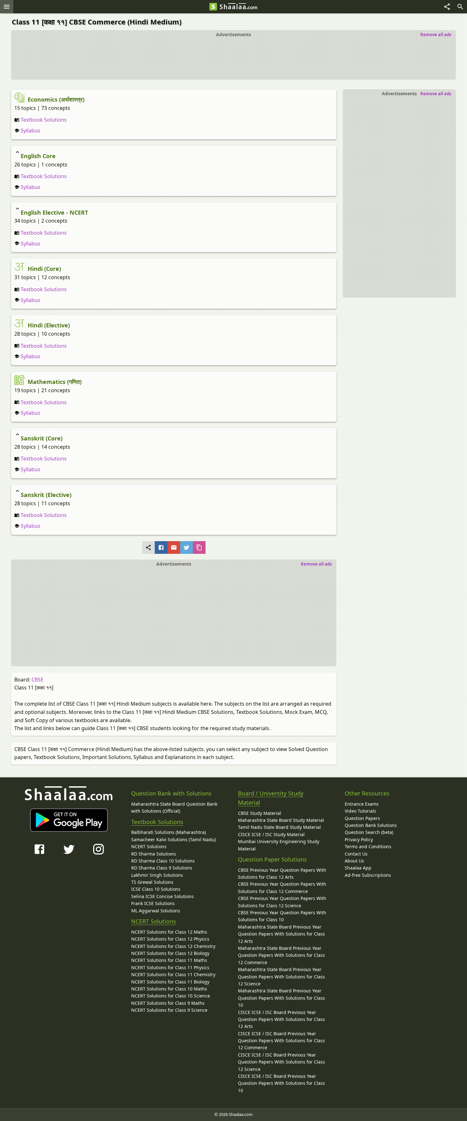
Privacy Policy (359, 839)
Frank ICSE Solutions (153, 903)
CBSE (37, 679)
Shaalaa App (358, 868)
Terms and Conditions (368, 846)
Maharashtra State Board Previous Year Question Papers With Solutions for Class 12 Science (281, 976)
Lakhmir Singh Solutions (157, 875)
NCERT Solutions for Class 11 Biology (170, 982)
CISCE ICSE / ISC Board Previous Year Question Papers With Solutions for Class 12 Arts (281, 1019)
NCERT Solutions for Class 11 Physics (170, 967)
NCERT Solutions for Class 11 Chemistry (173, 974)
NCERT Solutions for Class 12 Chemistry (173, 946)
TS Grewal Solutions (152, 882)
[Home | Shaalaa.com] (213, 6)
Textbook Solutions (43, 119)
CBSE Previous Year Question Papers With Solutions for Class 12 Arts (282, 873)
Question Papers (362, 818)
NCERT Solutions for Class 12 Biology (170, 953)
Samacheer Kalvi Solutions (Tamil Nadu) (173, 839)
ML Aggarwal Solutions (155, 911)
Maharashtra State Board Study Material (281, 820)
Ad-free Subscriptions (368, 875)
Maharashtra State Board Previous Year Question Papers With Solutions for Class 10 (281, 998)
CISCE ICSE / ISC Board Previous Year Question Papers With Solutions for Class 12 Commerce (281, 1040)
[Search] (460, 6)
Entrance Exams (362, 804)
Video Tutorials (360, 811)
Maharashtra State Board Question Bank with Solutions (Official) (174, 807)
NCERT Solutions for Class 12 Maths (169, 932)
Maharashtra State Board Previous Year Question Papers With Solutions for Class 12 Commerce (281, 955)
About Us (354, 861)
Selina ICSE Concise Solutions (162, 896)
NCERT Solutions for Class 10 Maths (169, 989)
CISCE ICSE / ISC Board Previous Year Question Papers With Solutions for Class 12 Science (281, 1062)
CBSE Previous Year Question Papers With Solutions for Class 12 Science (282, 901)
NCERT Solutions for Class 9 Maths (168, 1003)
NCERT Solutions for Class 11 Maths (169, 960)
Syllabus (29, 130)
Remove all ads (435, 34)
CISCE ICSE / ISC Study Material (271, 834)
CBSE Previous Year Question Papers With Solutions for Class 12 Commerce (282, 887)
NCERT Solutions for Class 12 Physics (170, 939)
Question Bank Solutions (371, 825)
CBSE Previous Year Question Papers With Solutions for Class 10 (282, 916)
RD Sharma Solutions (153, 854)
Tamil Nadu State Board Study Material (279, 827)
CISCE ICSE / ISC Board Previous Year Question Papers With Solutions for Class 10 (281, 1083)
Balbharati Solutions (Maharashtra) (168, 832)
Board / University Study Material (270, 797)
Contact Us (356, 854)
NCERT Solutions (148, 846)
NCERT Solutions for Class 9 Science (169, 1010)
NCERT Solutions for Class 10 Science (170, 996)
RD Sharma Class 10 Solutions (163, 861)
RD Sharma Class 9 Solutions (161, 868)
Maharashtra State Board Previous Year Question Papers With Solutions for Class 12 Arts (281, 934)
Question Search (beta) (369, 832)
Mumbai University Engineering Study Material (278, 844)
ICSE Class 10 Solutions (155, 889)
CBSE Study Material (259, 813)
